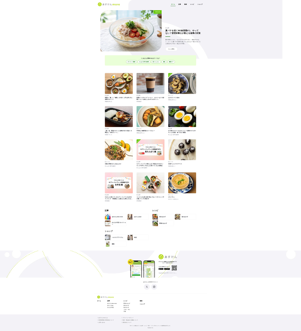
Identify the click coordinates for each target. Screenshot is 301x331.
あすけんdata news (112, 303)
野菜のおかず (127, 303)
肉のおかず (126, 305)
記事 (179, 4)
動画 (185, 4)
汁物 (125, 311)
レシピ (192, 4)
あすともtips (110, 305)
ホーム (173, 4)
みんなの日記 (110, 307)
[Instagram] (154, 287)
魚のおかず (126, 307)
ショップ (200, 4)
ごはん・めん (127, 309)
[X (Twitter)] (147, 287)
